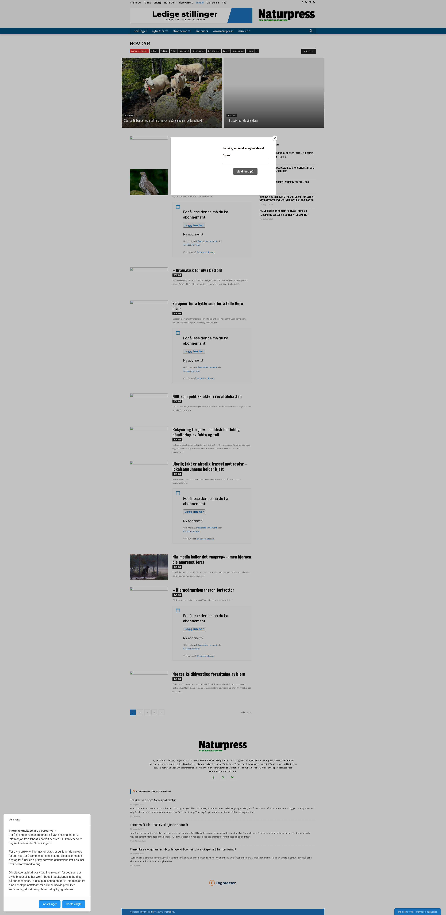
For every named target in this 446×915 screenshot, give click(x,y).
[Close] (274, 138)
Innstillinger (50, 904)
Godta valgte (74, 904)
